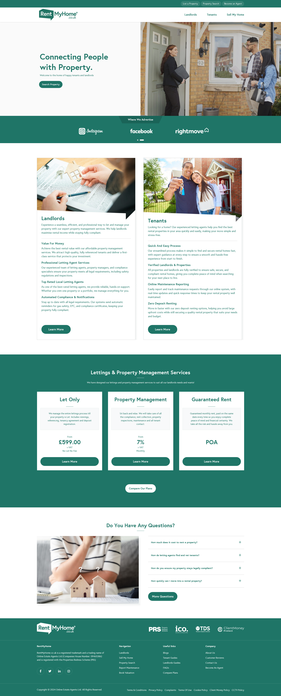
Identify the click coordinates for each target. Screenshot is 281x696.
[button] (137, 140)
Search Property (51, 84)
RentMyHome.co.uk (46, 652)
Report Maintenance (129, 667)
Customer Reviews (214, 657)
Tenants (212, 14)
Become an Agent (233, 3)
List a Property (190, 3)
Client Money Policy (220, 690)
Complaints (170, 690)
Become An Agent (214, 667)
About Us (210, 652)
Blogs (166, 652)
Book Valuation (126, 672)
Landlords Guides (171, 662)
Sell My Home (235, 14)
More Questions (163, 596)
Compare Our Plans (140, 488)
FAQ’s (166, 667)
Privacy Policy (155, 690)
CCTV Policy (238, 690)
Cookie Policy (201, 690)
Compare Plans (170, 672)
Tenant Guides (170, 657)
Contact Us (211, 662)
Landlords (191, 14)
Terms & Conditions (137, 690)
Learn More (56, 329)
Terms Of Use (185, 690)
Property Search (211, 3)
